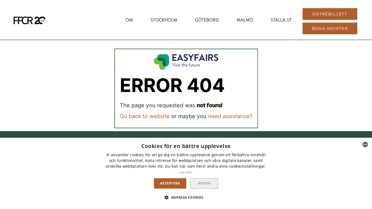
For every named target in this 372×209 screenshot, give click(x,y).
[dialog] (186, 173)
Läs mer (185, 172)
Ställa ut (281, 20)
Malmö (245, 20)
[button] (330, 14)
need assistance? (230, 116)
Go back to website (145, 116)
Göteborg (207, 20)
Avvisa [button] (204, 183)
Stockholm (164, 20)
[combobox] (365, 144)
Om (129, 20)
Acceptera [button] (170, 183)
